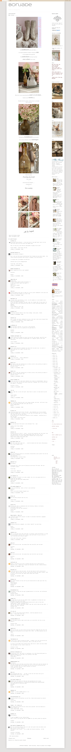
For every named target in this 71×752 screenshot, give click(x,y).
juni (55, 407)
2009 (54, 417)
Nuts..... (56, 383)
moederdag (61, 326)
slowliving (54, 337)
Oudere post (46, 738)
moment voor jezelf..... (57, 328)
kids (57, 322)
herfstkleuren (54, 315)
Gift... (58, 199)
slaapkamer (61, 336)
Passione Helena (14, 252)
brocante (54, 305)
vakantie (54, 339)
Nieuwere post (12, 738)
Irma (12, 291)
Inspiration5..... (58, 373)
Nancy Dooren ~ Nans (15, 515)
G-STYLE (12, 240)
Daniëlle (12, 346)
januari (56, 415)
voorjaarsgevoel (55, 344)
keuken (53, 322)
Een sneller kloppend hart (17, 725)
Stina (12, 496)
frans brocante (59, 310)
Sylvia (12, 504)
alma (12, 543)
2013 (54, 361)
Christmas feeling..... (59, 262)
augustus (56, 404)
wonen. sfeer (55, 348)
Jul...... (56, 396)
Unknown (12, 401)
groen (56, 313)
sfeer (54, 336)
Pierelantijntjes (14, 696)
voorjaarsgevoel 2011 (57, 345)
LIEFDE (59, 325)
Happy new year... (59, 274)
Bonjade (20, 5)
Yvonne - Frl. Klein (15, 705)
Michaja (12, 579)
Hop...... (59, 178)
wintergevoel (54, 347)
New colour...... (58, 391)
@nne (12, 672)
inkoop (53, 316)
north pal (13, 562)
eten (53, 309)
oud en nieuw (60, 330)
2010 (54, 366)
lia (11, 390)
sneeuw (57, 337)
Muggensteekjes (14, 661)
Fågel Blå (13, 279)
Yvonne (12, 598)
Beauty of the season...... (57, 401)
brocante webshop (56, 306)
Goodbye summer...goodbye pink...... (58, 394)
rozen (61, 333)
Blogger (49, 745)
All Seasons (13, 475)
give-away (61, 312)
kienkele (12, 311)
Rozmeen (12, 422)
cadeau (53, 308)
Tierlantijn (13, 639)
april (55, 411)
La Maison (13, 325)
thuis (53, 338)
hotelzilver (60, 315)
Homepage (29, 738)
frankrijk (53, 310)
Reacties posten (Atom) (20, 740)
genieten (54, 312)
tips (57, 338)
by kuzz (12, 410)
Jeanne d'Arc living (57, 317)
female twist (60, 309)
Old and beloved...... (57, 382)
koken (58, 323)
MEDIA (53, 326)
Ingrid (12, 628)
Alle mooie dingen (15, 486)
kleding (61, 322)
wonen (18, 236)
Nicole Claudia (14, 379)
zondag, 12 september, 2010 (17, 249)
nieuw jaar (54, 330)
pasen (53, 331)
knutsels (54, 323)
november (56, 369)
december (56, 367)
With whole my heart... (59, 239)
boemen (61, 304)
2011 (54, 364)
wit (57, 347)
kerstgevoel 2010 (57, 321)
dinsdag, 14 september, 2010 (17, 710)
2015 (54, 358)
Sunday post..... (59, 188)
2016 (54, 356)
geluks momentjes (57, 311)
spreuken (61, 337)
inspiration (60, 316)
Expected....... (57, 402)
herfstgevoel (14, 236)
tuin (62, 338)
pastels (57, 331)
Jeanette (12, 522)
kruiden (61, 323)
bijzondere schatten (57, 303)
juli (55, 406)
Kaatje (12, 362)
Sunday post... (58, 210)
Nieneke (12, 356)
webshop (54, 346)
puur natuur (60, 332)
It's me (12, 611)
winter (61, 346)
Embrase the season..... (57, 388)
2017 (54, 355)
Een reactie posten (14, 736)
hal (58, 313)
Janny (12, 452)
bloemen (54, 304)
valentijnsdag (60, 339)
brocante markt (60, 305)
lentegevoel (55, 325)
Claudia (12, 713)
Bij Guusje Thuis (14, 441)
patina (61, 331)
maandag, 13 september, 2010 (17, 549)
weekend (58, 346)
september (56, 372)
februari (56, 414)
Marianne (12, 569)
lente (61, 324)
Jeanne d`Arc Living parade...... (57, 378)
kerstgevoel (54, 320)
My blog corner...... (57, 385)
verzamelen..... (55, 341)
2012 (54, 363)
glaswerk (53, 313)
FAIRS (56, 309)
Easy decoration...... (58, 398)
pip (52, 332)
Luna (62, 325)
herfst (61, 313)
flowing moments (14, 618)
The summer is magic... (59, 229)
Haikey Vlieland (14, 268)
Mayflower (13, 298)
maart (55, 412)
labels (53, 324)
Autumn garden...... (57, 376)
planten (55, 332)
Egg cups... (59, 218)
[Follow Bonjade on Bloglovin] (56, 30)
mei (55, 409)
